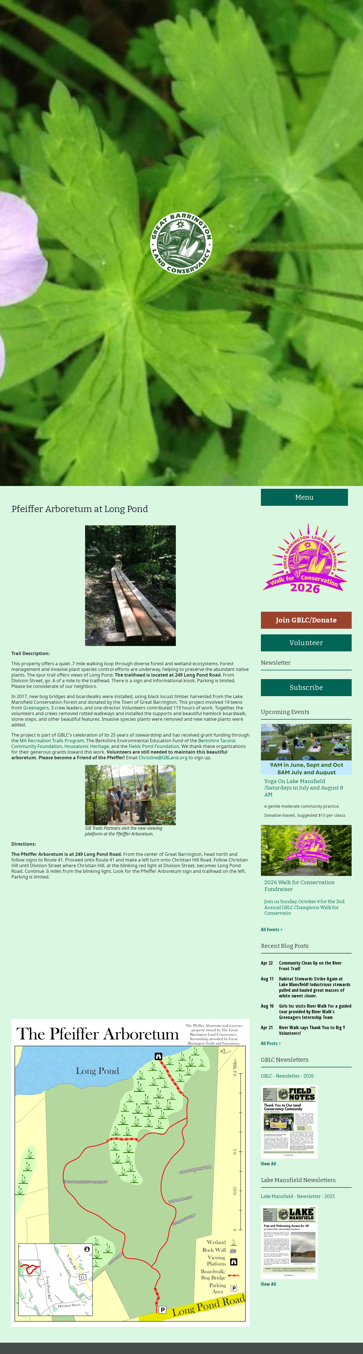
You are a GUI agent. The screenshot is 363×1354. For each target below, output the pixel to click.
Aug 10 (267, 1006)
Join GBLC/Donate (306, 620)
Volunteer (306, 643)
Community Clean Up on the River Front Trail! (310, 966)
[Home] (181, 243)
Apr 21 (267, 1027)
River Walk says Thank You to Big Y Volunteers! (312, 1030)
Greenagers (36, 708)
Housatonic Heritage (86, 746)
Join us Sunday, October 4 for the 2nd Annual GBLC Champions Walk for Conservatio (304, 907)
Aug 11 (267, 979)
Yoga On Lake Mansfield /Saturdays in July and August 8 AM (303, 788)
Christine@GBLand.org (163, 757)
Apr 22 (267, 963)
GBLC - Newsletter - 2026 (287, 1076)
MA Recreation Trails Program (52, 740)
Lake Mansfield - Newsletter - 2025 (298, 1196)
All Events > (271, 929)
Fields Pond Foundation (154, 746)
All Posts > (271, 1043)
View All (268, 1164)
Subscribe (306, 688)
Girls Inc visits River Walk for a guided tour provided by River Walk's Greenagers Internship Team (315, 1011)
